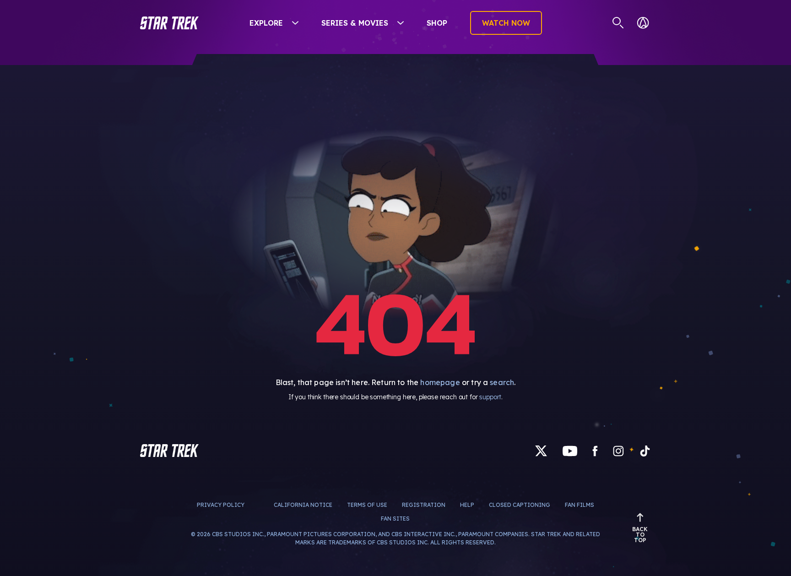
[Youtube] (570, 450)
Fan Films (579, 504)
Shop (437, 22)
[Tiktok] (645, 450)
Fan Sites (395, 518)
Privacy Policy (220, 504)
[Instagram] (618, 450)
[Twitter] (541, 450)
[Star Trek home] (169, 450)
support (490, 397)
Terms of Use (367, 504)
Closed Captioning (519, 504)
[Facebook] (595, 450)
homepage (440, 382)
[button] (169, 23)
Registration (423, 504)
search (502, 382)
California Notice (303, 504)
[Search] (618, 23)
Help (467, 504)
